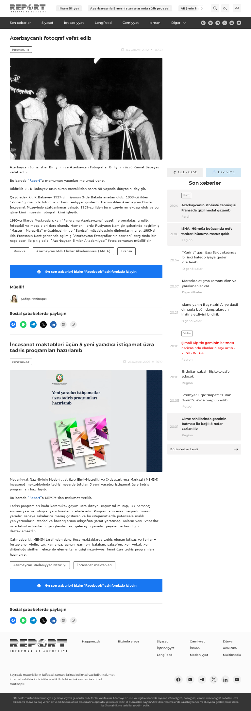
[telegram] (217, 23)
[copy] (73, 324)
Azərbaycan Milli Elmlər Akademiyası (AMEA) (73, 251)
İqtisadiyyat (166, 648)
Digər (175, 23)
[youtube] (239, 23)
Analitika (230, 648)
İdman (195, 648)
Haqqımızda (91, 641)
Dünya (227, 641)
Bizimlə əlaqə (128, 641)
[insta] (210, 23)
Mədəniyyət (199, 655)
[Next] (199, 8)
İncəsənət (20, 50)
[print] (63, 324)
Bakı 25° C (226, 172)
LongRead (164, 655)
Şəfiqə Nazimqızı (34, 299)
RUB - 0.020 (188, 172)
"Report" (35, 180)
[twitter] (224, 23)
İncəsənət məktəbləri (94, 565)
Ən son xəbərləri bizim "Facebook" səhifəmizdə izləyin (91, 272)
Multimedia (232, 655)
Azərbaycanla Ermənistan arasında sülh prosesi (130, 8)
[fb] (203, 23)
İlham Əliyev (69, 8)
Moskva (19, 251)
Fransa (126, 251)
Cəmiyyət (197, 641)
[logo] (28, 8)
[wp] (23, 324)
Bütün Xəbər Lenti (184, 449)
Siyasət (162, 641)
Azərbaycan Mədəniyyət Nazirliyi (39, 565)
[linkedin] (231, 23)
